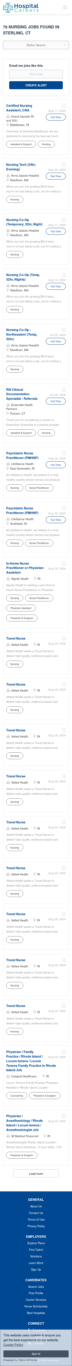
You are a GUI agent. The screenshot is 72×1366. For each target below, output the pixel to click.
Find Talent (36, 1250)
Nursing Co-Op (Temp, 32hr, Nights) (23, 277)
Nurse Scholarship (36, 1306)
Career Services (36, 1300)
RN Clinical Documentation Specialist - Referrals (21, 394)
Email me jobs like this (26, 65)
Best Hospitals (36, 1313)
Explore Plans (36, 1243)
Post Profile (36, 1293)
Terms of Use (36, 1219)
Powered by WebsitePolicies (20, 1360)
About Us (36, 1206)
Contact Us (36, 1213)
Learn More (36, 1263)
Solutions (36, 1256)
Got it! (36, 1354)
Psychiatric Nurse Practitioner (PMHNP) (22, 455)
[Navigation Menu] (65, 7)
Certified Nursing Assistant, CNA (19, 107)
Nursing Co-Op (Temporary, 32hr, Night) (24, 222)
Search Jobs (36, 1287)
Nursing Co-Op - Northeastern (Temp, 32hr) (21, 334)
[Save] (64, 107)
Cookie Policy (13, 1344)
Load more (36, 1174)
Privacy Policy (36, 1226)
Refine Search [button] (36, 45)
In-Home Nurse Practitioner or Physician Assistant (25, 568)
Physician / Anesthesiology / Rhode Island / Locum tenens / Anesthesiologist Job (24, 1123)
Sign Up (36, 1269)
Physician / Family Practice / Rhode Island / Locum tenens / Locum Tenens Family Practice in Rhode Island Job (31, 1060)
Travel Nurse (15, 638)
